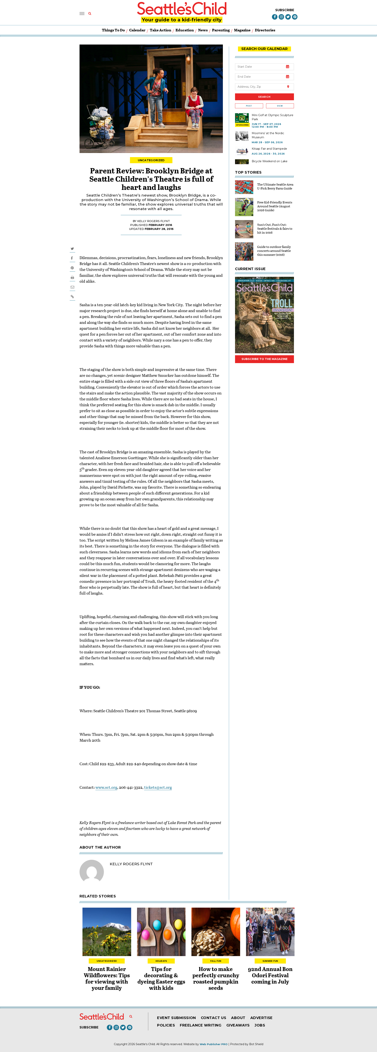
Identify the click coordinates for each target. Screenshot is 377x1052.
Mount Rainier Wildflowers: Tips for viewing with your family (107, 978)
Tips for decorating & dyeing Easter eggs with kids (161, 978)
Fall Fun (215, 961)
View (280, 106)
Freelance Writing (200, 1025)
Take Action (160, 30)
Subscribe (284, 10)
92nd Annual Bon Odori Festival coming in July (270, 975)
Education (185, 30)
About (238, 1018)
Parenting (221, 30)
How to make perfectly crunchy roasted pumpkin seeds (215, 978)
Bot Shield (256, 1044)
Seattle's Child (145, 1044)
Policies (166, 1025)
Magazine (242, 30)
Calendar (137, 30)
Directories (265, 30)
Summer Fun (270, 961)
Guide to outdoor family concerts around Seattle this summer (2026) (274, 250)
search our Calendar (264, 49)
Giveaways (238, 1025)
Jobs (259, 1025)
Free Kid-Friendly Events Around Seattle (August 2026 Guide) (274, 206)
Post (249, 106)
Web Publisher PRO (214, 1044)
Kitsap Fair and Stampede (269, 148)
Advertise (261, 1018)
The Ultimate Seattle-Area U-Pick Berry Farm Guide (275, 186)
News (203, 30)
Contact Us (213, 1018)
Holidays (161, 961)
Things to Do (113, 30)
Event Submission (176, 1018)
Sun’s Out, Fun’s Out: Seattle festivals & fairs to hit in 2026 (274, 228)
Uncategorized (151, 160)
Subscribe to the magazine (264, 359)
